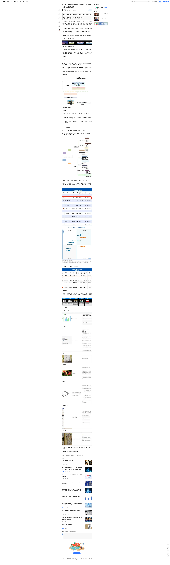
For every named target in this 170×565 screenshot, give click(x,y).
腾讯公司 (76, 562)
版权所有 (78, 562)
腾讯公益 (83, 558)
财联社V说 (66, 471)
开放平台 (75, 558)
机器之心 (63, 521)
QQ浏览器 (86, 558)
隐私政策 (72, 558)
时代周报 (63, 478)
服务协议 (70, 558)
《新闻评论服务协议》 (73, 531)
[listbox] (77, 493)
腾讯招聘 (81, 558)
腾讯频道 (89, 558)
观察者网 (63, 514)
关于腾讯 (63, 558)
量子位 (63, 464)
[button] (105, 7)
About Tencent (66, 558)
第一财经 (66, 528)
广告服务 (78, 558)
